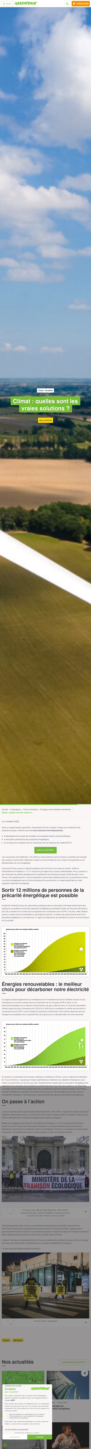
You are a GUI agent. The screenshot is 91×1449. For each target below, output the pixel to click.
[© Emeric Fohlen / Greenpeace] (45, 1285)
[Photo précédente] (8, 1210)
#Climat (6, 1340)
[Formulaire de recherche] (67, 3)
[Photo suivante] (14, 1210)
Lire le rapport (45, 420)
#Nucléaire (18, 1340)
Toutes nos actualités (73, 1362)
